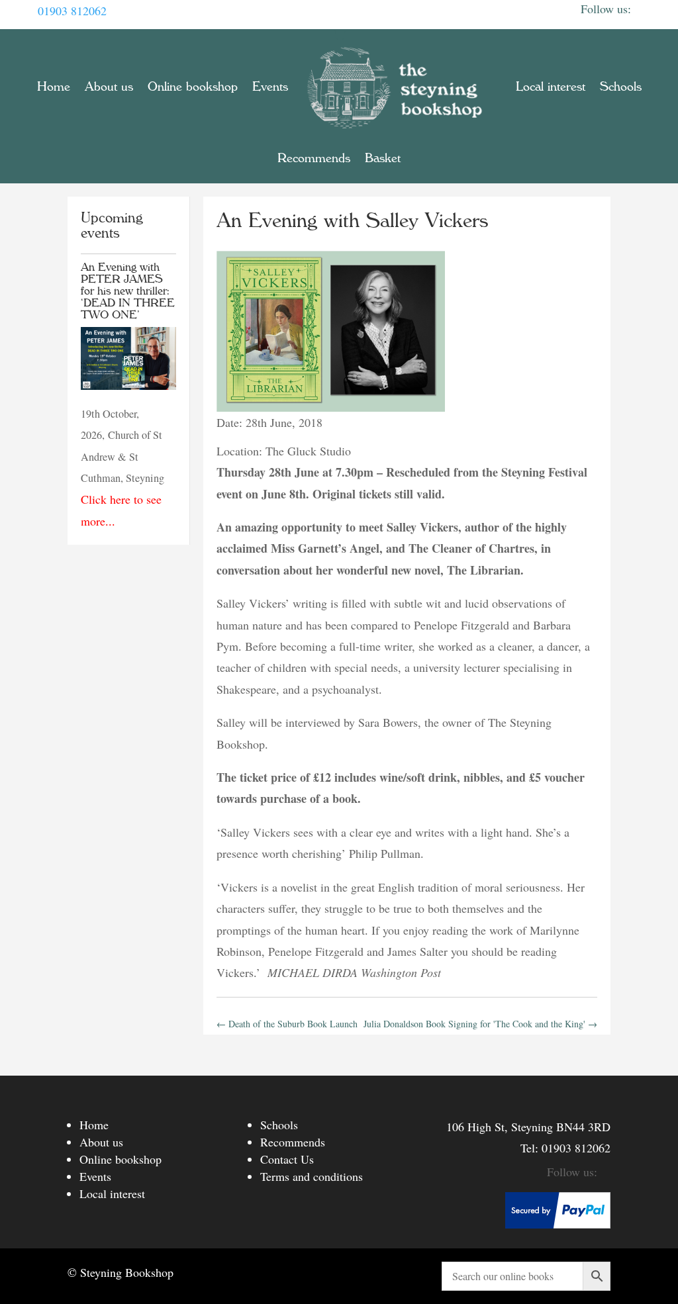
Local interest (550, 86)
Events (270, 86)
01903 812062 (72, 11)
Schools (621, 86)
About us (109, 86)
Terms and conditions (311, 1176)
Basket (383, 158)
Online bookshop (193, 86)
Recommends (313, 158)
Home (53, 86)
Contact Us (287, 1159)
